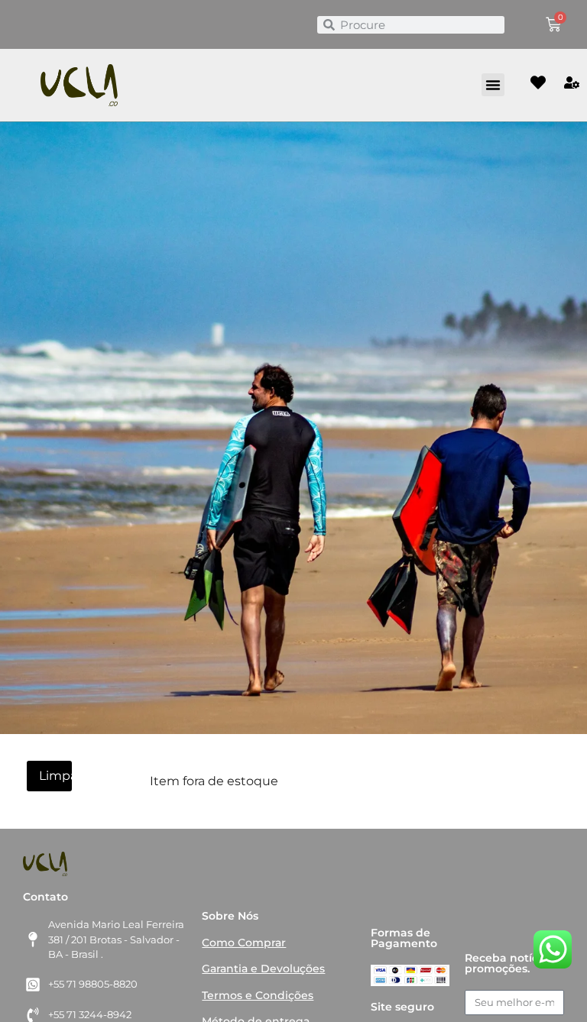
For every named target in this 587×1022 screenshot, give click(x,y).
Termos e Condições (257, 995)
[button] (493, 84)
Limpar (55, 775)
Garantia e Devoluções (263, 968)
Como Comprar (244, 942)
